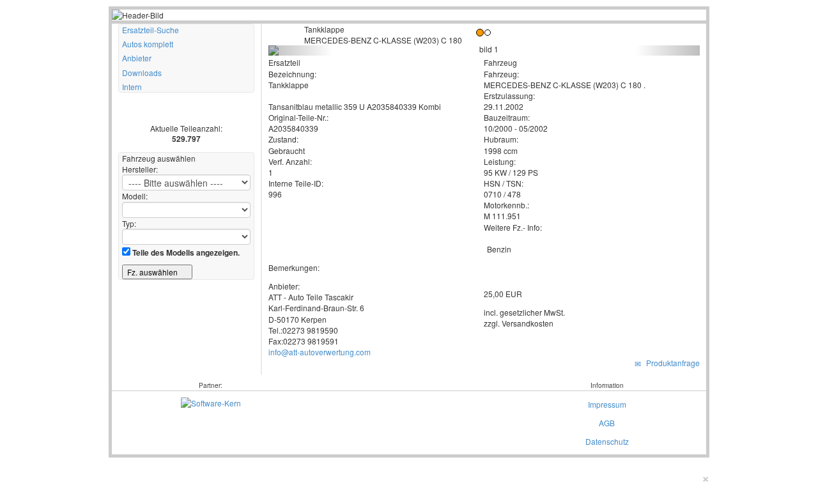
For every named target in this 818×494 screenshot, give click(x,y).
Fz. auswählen (153, 271)
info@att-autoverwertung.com (319, 351)
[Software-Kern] (211, 401)
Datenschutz (607, 441)
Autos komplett (147, 43)
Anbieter (136, 57)
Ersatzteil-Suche (150, 29)
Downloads (142, 72)
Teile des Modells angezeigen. (185, 252)
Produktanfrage (671, 362)
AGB (607, 422)
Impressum (607, 404)
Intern (132, 86)
